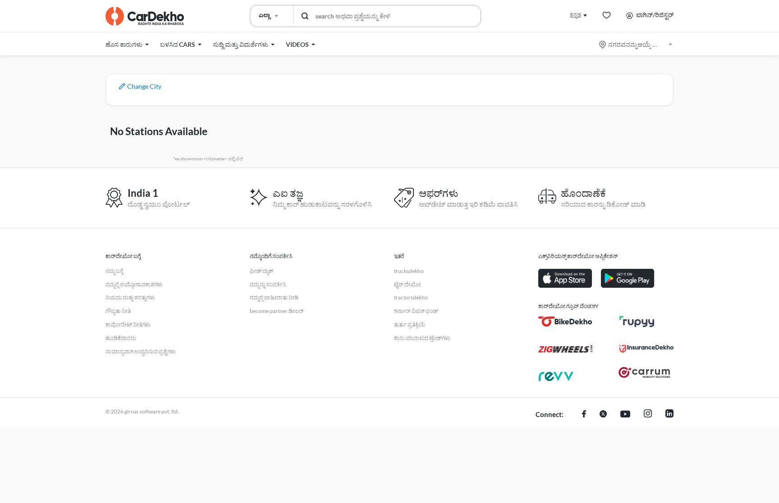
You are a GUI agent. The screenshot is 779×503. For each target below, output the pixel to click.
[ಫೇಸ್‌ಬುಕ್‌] (584, 414)
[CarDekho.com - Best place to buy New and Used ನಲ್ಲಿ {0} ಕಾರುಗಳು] (144, 16)
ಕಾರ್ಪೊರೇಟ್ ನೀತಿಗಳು (128, 324)
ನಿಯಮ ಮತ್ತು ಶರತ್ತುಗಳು (130, 297)
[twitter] (603, 414)
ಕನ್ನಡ (575, 14)
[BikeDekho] (565, 321)
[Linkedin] (669, 414)
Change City (143, 86)
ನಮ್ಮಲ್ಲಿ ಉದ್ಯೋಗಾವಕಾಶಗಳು (134, 284)
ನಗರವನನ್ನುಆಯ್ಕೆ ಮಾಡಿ (636, 44)
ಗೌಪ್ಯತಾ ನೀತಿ (118, 311)
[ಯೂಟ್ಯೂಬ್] (625, 414)
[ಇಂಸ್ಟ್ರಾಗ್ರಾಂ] (648, 414)
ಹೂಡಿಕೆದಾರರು (120, 338)
